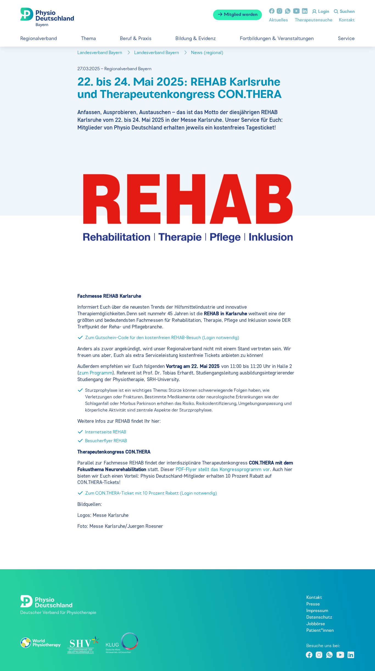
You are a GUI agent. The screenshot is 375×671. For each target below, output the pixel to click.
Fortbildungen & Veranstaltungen (277, 38)
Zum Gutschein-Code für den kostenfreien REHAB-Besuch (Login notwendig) (162, 338)
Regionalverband (38, 38)
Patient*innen (320, 631)
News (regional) (208, 53)
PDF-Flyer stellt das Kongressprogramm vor (223, 469)
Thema (88, 38)
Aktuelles (278, 20)
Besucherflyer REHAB (106, 441)
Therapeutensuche (313, 20)
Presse (313, 604)
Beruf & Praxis (136, 38)
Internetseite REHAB (105, 432)
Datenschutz (319, 617)
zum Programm (95, 373)
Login (323, 12)
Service (346, 38)
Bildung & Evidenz (195, 38)
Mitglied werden (240, 15)
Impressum (317, 611)
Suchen (347, 12)
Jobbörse (315, 624)
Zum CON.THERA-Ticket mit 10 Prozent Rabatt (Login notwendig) (151, 493)
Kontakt (347, 20)
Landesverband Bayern (100, 53)
